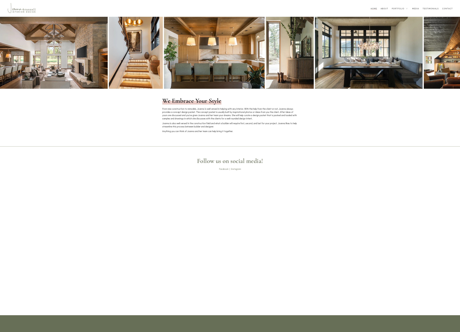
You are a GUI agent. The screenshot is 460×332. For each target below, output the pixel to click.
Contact (447, 9)
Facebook (223, 168)
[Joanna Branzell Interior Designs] (21, 8)
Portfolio (398, 9)
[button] (2, 53)
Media (415, 9)
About (384, 9)
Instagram (236, 168)
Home (374, 9)
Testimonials (431, 9)
